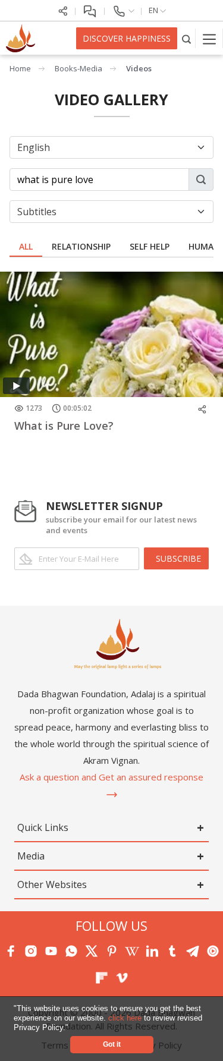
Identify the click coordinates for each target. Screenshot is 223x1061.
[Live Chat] (90, 10)
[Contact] (123, 10)
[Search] (186, 38)
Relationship (81, 246)
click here (126, 1017)
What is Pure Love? (64, 425)
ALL (26, 246)
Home (20, 68)
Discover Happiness (127, 38)
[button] (72, 1028)
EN (154, 10)
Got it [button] (112, 1044)
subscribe (178, 558)
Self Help (149, 246)
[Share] (63, 10)
